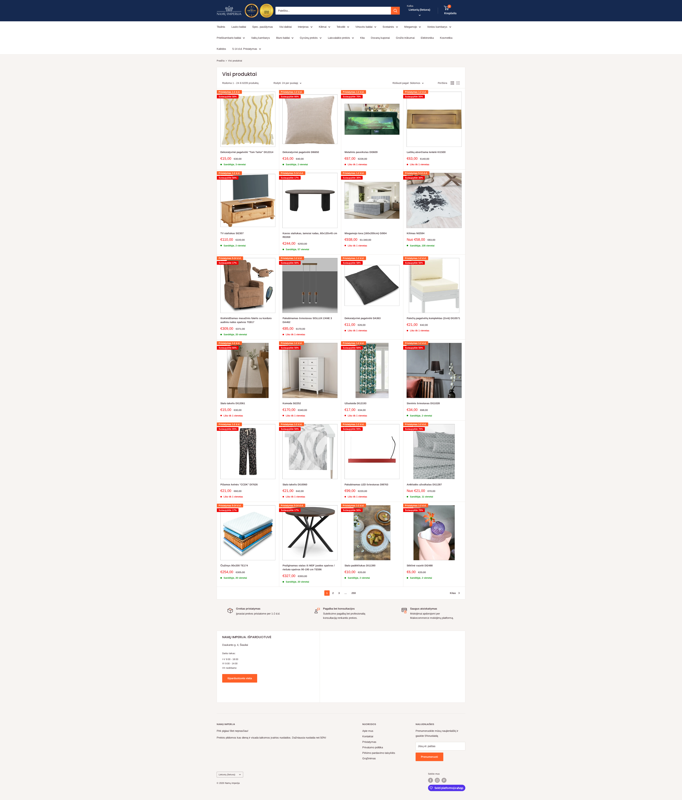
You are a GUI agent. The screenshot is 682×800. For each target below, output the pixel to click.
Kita (362, 37)
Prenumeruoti (429, 756)
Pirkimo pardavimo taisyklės (378, 752)
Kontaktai (367, 736)
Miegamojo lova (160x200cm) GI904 (366, 233)
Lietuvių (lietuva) (227, 774)
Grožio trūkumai (405, 37)
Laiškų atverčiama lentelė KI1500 (426, 152)
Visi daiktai (285, 26)
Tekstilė (341, 26)
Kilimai (322, 26)
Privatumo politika (372, 747)
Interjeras (303, 26)
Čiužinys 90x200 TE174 (234, 565)
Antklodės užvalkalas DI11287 (424, 484)
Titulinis (221, 26)
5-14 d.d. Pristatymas (244, 48)
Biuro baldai (283, 37)
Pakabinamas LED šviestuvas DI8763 (366, 484)
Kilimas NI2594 (415, 233)
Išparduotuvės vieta (240, 678)
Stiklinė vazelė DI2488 (420, 565)
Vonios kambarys (437, 26)
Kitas (453, 593)
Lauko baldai (238, 26)
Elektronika (427, 37)
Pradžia (220, 60)
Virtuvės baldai (363, 26)
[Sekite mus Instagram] (437, 780)
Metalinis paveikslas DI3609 (361, 152)
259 (353, 593)
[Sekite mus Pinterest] (444, 780)
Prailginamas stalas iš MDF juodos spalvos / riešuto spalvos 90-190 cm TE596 (309, 567)
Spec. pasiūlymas (262, 26)
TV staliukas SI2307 (232, 233)
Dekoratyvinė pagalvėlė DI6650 (301, 152)
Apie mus (367, 730)
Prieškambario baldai (229, 37)
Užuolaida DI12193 (355, 403)
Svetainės (388, 26)
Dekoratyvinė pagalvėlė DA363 (363, 318)
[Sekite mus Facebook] (430, 780)
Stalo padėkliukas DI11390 (360, 565)
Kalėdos (221, 48)
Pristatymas (369, 741)
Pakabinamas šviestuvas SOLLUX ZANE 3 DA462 (307, 320)
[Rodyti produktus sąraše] (458, 83)
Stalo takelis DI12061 (232, 403)
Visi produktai (235, 60)
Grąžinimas (369, 758)
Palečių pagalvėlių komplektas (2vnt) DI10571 (433, 318)
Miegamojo (410, 26)
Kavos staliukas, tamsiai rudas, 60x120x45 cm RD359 (310, 235)
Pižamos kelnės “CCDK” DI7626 (239, 484)
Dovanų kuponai (380, 37)
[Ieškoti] (395, 11)
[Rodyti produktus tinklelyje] (452, 83)
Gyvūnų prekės (309, 37)
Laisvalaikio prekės (339, 37)
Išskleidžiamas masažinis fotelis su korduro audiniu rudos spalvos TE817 (246, 320)
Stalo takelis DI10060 (295, 484)
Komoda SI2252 (292, 403)
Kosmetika (446, 37)
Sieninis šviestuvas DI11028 (423, 403)
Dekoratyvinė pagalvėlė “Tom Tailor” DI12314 (246, 152)
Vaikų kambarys (260, 37)
